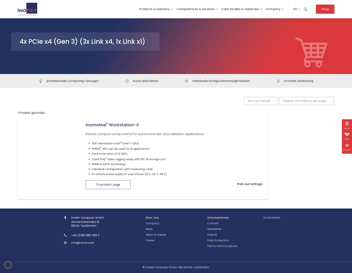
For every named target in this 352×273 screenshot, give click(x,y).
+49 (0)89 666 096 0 (85, 235)
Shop (325, 9)
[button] (8, 265)
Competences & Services (195, 9)
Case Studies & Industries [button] (240, 9)
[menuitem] (305, 9)
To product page (108, 184)
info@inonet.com (83, 243)
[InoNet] (27, 9)
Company (273, 9)
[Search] (305, 9)
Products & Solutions (154, 9)
